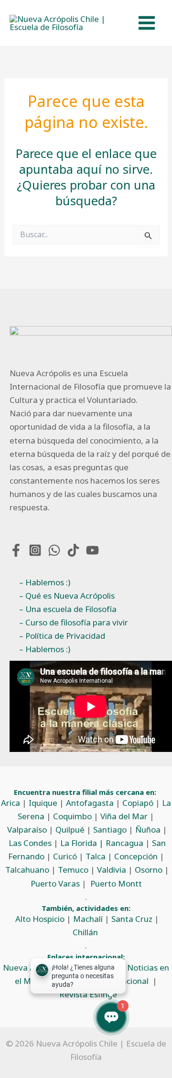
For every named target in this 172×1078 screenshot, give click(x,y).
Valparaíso (27, 829)
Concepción (136, 856)
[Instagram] (35, 550)
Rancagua (124, 842)
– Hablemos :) (44, 582)
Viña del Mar (124, 816)
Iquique (43, 802)
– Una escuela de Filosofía (68, 608)
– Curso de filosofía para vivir (73, 622)
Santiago (110, 829)
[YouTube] (92, 550)
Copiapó (137, 802)
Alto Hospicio (39, 918)
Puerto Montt (116, 883)
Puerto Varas (55, 883)
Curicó (65, 856)
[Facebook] (16, 550)
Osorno (148, 869)
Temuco (73, 869)
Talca (96, 856)
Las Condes (30, 842)
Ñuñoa (148, 829)
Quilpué (70, 829)
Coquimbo (72, 816)
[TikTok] (73, 550)
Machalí (88, 918)
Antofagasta (90, 802)
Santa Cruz (131, 918)
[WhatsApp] (54, 550)
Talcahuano (27, 869)
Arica (10, 802)
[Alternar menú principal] (147, 23)
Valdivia (111, 869)
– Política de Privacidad (62, 635)
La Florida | (83, 842)
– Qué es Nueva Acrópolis (67, 595)
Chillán (85, 932)
